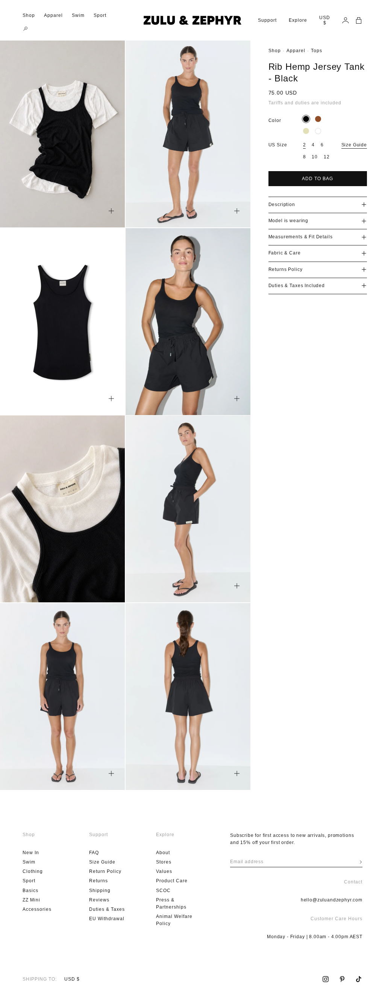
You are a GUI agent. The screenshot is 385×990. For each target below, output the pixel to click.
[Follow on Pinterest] (342, 979)
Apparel (53, 15)
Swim (78, 15)
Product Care (172, 880)
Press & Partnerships (171, 903)
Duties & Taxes (107, 909)
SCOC (163, 890)
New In (31, 852)
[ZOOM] (111, 211)
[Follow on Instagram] (325, 979)
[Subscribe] (360, 862)
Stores (163, 862)
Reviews (99, 900)
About (163, 852)
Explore (298, 20)
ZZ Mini (31, 900)
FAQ (94, 852)
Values (164, 871)
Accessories (37, 909)
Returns (98, 880)
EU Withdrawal (106, 918)
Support (267, 20)
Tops (316, 50)
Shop (29, 15)
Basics (30, 890)
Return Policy (105, 871)
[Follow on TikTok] (358, 979)
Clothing (33, 871)
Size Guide (354, 145)
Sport (100, 15)
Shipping (100, 890)
